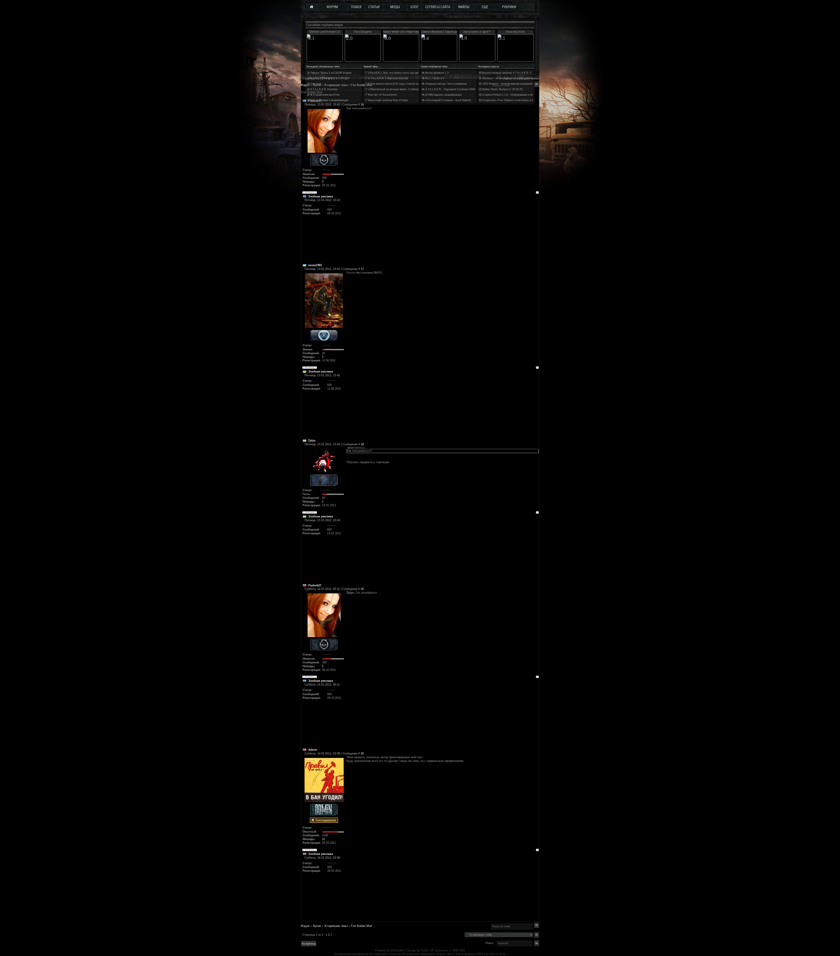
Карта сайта (445, 954)
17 (362, 269)
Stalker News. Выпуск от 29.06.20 (502, 89)
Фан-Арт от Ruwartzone (382, 94)
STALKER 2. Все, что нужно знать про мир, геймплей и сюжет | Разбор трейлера (417, 72)
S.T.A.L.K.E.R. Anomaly (324, 89)
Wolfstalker (398, 950)
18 (362, 444)
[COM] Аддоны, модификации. (443, 94)
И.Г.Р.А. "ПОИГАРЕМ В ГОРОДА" (330, 78)
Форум (305, 85)
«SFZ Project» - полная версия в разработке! (509, 83)
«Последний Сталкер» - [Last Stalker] (448, 100)
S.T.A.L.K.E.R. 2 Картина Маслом (387, 78)
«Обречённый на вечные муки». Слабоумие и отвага (400, 89)
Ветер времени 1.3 (437, 72)
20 (362, 753)
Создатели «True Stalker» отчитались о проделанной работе (519, 100)
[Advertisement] (442, 232)
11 (323, 839)
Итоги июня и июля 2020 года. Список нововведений (400, 83)
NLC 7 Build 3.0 (434, 78)
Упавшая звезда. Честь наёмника (446, 83)
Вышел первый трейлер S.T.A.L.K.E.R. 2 (506, 72)
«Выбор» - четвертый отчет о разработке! (507, 78)
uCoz (502, 954)
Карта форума (465, 954)
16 (362, 104)
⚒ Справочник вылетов (324, 94)
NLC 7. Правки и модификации (329, 100)
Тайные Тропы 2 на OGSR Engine (331, 72)
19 (362, 588)
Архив (317, 926)
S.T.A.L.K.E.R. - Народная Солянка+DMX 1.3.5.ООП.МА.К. (460, 89)
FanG (425, 950)
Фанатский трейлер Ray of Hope (387, 100)
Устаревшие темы (336, 926)
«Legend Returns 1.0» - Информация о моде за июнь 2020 (517, 94)
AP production (439, 950)
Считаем (315, 83)
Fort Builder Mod (361, 85)
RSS (480, 954)
